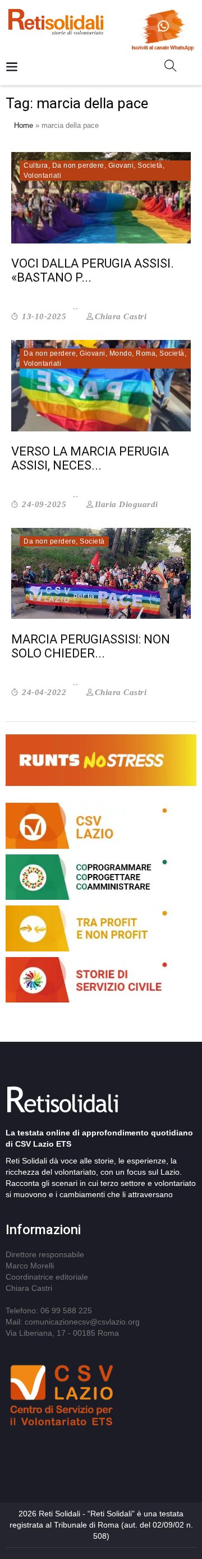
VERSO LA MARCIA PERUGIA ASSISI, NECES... (90, 458)
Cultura (36, 165)
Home (23, 125)
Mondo (120, 353)
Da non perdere (78, 165)
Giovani (121, 165)
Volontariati (42, 176)
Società (150, 165)
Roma (145, 353)
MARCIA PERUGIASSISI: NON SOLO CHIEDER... (90, 646)
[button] (174, 68)
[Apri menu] (12, 67)
